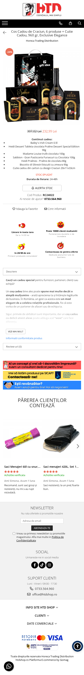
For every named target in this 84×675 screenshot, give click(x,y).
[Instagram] (49, 565)
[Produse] (5, 24)
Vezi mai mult (15, 331)
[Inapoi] (3, 32)
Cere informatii (56, 209)
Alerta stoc (44, 188)
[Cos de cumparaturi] (70, 23)
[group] (42, 86)
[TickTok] (42, 565)
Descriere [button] (11, 271)
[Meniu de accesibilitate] (77, 646)
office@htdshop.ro (44, 594)
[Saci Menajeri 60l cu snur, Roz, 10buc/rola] (22, 438)
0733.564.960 (44, 589)
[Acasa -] (42, 10)
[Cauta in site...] (79, 23)
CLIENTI (40, 615)
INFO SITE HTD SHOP (40, 607)
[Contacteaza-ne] (60, 23)
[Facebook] (34, 565)
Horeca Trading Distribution (42, 40)
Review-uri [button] (14, 346)
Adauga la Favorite (26, 209)
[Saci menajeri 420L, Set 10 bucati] (61, 438)
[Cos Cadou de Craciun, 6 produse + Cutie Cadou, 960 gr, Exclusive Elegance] (42, 86)
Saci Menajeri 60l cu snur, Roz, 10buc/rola (32, 466)
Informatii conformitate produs (24, 338)
